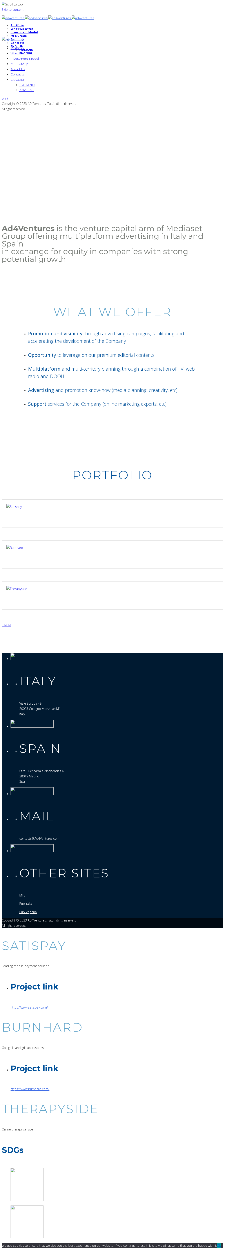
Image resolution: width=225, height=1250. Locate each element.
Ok (219, 1245)
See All (6, 625)
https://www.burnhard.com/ (30, 1089)
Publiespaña (28, 912)
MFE (22, 895)
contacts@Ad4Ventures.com (39, 838)
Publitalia (25, 904)
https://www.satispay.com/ (29, 1007)
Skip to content (13, 9)
